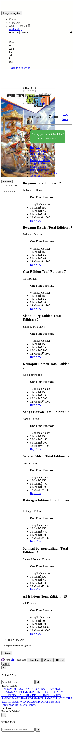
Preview (7, 181)
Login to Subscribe (19, 67)
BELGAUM (8, 688)
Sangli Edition (38, 163)
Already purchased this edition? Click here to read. (48, 136)
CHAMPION (53, 688)
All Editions (37, 176)
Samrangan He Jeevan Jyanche (19, 704)
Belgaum (35, 147)
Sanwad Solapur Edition (44, 173)
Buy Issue (65, 117)
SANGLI (50, 698)
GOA (20, 688)
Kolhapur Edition (40, 160)
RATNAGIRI (64, 698)
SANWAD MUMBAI (14, 698)
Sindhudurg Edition (41, 157)
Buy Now (35, 220)
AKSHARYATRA (34, 688)
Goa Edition (37, 153)
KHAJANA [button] (16, 22)
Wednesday (15, 29)
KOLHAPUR (36, 698)
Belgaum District (39, 150)
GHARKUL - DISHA (28, 695)
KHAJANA (8, 692)
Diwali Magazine (50, 701)
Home (12, 19)
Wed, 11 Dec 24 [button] (18, 25)
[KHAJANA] (37, 5)
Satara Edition (38, 166)
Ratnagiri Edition (39, 169)
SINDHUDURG (51, 695)
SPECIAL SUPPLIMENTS (32, 692)
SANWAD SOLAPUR (26, 701)
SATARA (7, 701)
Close (6, 663)
